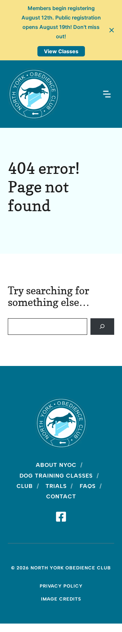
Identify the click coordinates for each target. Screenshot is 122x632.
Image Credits (61, 599)
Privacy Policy (61, 586)
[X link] (61, 516)
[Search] (102, 326)
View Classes (61, 51)
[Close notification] (111, 30)
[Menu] (107, 94)
